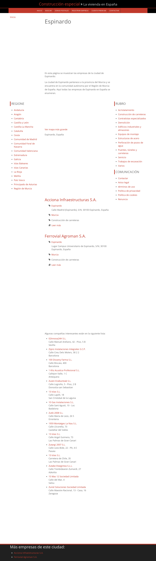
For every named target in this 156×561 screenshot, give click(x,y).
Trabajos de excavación (130, 161)
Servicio (122, 157)
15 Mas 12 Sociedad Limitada (63, 476)
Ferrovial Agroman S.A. (65, 236)
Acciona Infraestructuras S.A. (71, 199)
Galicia (17, 159)
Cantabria (19, 118)
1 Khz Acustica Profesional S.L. (64, 370)
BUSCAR (48, 11)
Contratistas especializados (132, 118)
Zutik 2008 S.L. (56, 412)
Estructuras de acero (128, 138)
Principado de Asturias (25, 184)
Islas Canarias (21, 167)
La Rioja (18, 171)
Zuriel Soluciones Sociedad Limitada (67, 487)
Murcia (54, 214)
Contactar (123, 178)
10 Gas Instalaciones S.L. (61, 402)
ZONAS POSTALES (62, 11)
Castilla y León (21, 122)
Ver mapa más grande (56, 129)
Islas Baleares (21, 163)
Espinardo (56, 205)
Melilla (17, 175)
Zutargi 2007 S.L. (57, 444)
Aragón (17, 114)
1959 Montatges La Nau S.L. (63, 423)
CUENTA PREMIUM (99, 11)
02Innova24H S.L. (57, 338)
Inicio (13, 17)
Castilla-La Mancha (23, 126)
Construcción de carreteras (132, 114)
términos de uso (126, 186)
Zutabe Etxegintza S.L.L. (61, 465)
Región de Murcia (23, 188)
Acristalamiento (126, 110)
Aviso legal (123, 182)
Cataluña (18, 131)
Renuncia (123, 199)
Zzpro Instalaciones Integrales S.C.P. (67, 349)
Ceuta (17, 135)
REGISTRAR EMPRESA (80, 11)
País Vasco (19, 180)
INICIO (39, 11)
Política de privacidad (129, 190)
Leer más (56, 225)
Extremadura (20, 155)
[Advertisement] (26, 58)
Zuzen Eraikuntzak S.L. (60, 380)
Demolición (124, 122)
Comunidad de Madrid (25, 139)
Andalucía (19, 110)
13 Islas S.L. (54, 391)
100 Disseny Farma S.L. (60, 359)
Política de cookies (127, 194)
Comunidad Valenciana (26, 150)
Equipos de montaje (128, 134)
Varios (121, 165)
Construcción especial (59, 4)
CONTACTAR (114, 11)
